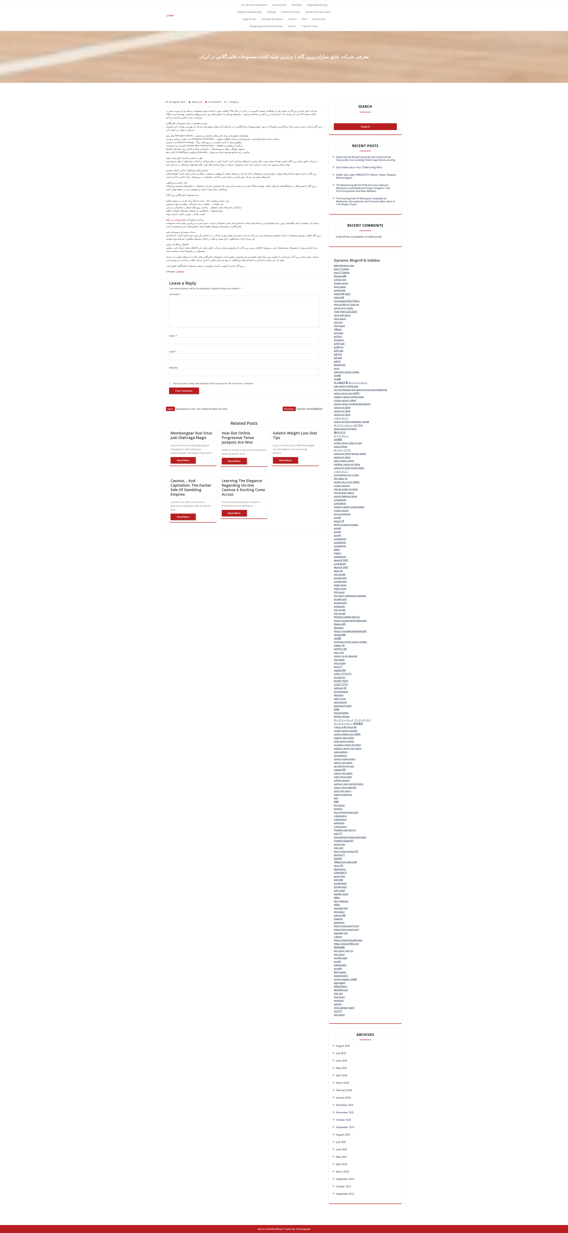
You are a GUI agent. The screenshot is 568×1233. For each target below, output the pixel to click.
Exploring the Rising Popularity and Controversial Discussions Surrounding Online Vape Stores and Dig (365, 158)
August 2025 (343, 1134)
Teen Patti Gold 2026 (345, 311)
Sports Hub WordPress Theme (275, 1229)
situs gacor (340, 286)
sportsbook (340, 702)
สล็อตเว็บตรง (340, 986)
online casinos (342, 780)
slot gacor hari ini (343, 950)
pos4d (337, 517)
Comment (175, 294)
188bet (338, 329)
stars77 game (341, 269)
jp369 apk (339, 343)
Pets (304, 19)
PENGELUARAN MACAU (347, 617)
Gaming (271, 12)
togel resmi (340, 585)
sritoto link (340, 279)
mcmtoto (339, 1000)
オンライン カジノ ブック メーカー (352, 720)
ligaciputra (340, 869)
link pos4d (339, 574)
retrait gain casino (344, 492)
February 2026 (344, 1090)
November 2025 (345, 1112)
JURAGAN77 (340, 872)
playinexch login (343, 705)
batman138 (340, 688)
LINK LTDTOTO (342, 673)
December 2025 (344, 1105)
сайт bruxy (340, 698)
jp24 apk (338, 333)
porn (336, 368)
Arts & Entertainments (254, 5)
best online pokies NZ (346, 851)
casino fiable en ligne (345, 496)
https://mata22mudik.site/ (348, 940)
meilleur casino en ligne (347, 464)
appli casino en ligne (345, 428)
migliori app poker (344, 737)
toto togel (339, 890)
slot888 (338, 439)
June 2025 (341, 1149)
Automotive (280, 5)
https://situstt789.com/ (346, 943)
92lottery (339, 340)
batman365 (340, 965)
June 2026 (341, 1060)
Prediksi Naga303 (343, 840)
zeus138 (338, 865)
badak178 (339, 645)
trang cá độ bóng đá (345, 727)
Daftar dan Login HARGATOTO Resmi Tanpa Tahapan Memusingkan (366, 176)
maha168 (339, 297)
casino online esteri (344, 759)
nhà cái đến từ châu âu (346, 304)
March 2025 (342, 1171)
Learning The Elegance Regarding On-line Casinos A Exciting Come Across (243, 487)
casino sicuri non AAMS (347, 393)
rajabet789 (340, 670)
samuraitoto (341, 752)
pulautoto (339, 606)
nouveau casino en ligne (347, 744)
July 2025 (341, 1142)
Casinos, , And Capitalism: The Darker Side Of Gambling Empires (191, 487)
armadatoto (340, 755)
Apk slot (338, 993)
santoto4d (339, 290)
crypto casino (341, 510)
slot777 (338, 1011)
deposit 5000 (341, 560)
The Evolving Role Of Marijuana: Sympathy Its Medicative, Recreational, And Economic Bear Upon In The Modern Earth (365, 201)
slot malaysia (341, 901)
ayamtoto (339, 823)
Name (173, 335)
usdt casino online (344, 741)
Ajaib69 (338, 858)
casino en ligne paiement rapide (351, 421)
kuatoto (338, 918)
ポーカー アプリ (342, 450)
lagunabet (339, 982)
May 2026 (341, 1068)
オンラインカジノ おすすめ (348, 425)
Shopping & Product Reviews (266, 26)
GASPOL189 (340, 649)
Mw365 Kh (339, 365)
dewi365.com (341, 990)
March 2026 (342, 1082)
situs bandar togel (344, 1007)
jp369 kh (338, 347)
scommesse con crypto (346, 475)
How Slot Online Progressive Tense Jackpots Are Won (238, 437)
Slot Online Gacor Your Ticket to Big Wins (359, 167)
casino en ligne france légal (349, 467)
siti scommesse (342, 514)
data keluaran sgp (344, 265)
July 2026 (341, 1053)
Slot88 (337, 375)
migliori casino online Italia (349, 396)
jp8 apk (338, 357)
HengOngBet (341, 713)
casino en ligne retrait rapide (350, 453)
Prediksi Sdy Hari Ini (345, 830)
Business (297, 5)
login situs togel (343, 776)
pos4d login (340, 578)
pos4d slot (339, 677)
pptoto (338, 1004)
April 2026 (341, 1075)
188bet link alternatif (345, 862)
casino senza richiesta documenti (352, 404)
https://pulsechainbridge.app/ (350, 620)
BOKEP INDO (341, 681)
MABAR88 (339, 947)
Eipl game (339, 659)
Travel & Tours (309, 26)
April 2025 (341, 1164)
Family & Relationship (249, 12)
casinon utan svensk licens (348, 784)
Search (365, 106)
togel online (340, 446)
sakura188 (340, 915)
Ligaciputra (340, 816)
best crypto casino (344, 460)
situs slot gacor (342, 315)
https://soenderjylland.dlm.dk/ (350, 631)
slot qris (338, 322)
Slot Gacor (339, 325)
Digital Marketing (317, 5)
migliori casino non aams (348, 748)
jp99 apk (338, 350)
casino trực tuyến (343, 308)
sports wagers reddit (345, 979)
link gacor (339, 592)
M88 (336, 801)
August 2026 (343, 1045)
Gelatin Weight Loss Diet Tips (295, 435)
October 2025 (343, 1119)
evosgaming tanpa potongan (350, 837)
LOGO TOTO (341, 684)
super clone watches (345, 787)
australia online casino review (350, 642)
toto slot (338, 847)
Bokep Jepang (342, 716)
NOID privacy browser (346, 524)
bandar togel (341, 894)
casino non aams (343, 762)
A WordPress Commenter (350, 236)
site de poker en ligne (346, 489)
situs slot (339, 652)
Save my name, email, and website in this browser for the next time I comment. (213, 383)
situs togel (340, 663)
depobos (339, 627)
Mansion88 (340, 276)
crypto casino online (345, 400)
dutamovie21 (341, 975)
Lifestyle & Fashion (272, 19)
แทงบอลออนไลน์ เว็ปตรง (347, 301)
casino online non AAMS (347, 734)
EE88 (336, 709)
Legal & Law (249, 19)
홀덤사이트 (340, 432)
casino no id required (345, 656)
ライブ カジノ (341, 436)
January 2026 (343, 1097)
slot (336, 798)
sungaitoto (340, 499)
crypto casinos (342, 485)
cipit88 (337, 638)
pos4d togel (340, 958)
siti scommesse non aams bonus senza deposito (360, 389)
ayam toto (339, 844)
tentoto (338, 808)
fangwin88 (340, 634)
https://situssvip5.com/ (346, 929)
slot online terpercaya (346, 812)
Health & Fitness (290, 12)
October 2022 (343, 1186)
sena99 (338, 968)
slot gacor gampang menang (350, 595)
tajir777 (338, 833)
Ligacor (338, 936)
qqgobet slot (341, 933)
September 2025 (345, 1127)
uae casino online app (346, 386)
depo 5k (338, 570)
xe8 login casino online (346, 372)
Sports (292, 26)
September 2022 (345, 1193)
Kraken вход (341, 283)
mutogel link (341, 908)
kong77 (338, 666)
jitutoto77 (339, 855)
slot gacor (339, 805)
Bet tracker (340, 972)
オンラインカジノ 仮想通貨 (348, 723)
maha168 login (342, 293)
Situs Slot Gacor (342, 791)
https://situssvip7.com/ (346, 926)
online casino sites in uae (348, 443)
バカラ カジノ (341, 418)
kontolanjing (341, 691)
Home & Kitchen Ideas (318, 12)
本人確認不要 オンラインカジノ (351, 382)
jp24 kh (338, 336)
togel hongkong (343, 794)
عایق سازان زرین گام (176, 219)
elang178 (339, 521)
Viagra (337, 553)
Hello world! (374, 236)
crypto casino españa (345, 730)
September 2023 (345, 1179)
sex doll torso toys (344, 766)
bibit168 (338, 879)
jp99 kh (338, 354)
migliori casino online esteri (349, 507)
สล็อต (337, 549)
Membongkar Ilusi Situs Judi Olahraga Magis (191, 435)
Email (172, 351)
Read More (183, 460)
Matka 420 (340, 624)
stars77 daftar (342, 272)
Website (173, 367)
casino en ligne (342, 407)
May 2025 (341, 1156)
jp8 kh (337, 361)
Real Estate (319, 19)
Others (292, 19)
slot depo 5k (340, 478)
